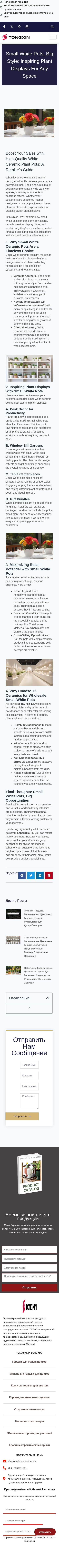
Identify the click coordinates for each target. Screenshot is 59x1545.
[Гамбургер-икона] (53, 37)
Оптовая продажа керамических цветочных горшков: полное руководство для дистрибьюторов (38, 918)
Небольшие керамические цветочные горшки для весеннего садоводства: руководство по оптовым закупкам (38, 975)
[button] (52, 26)
